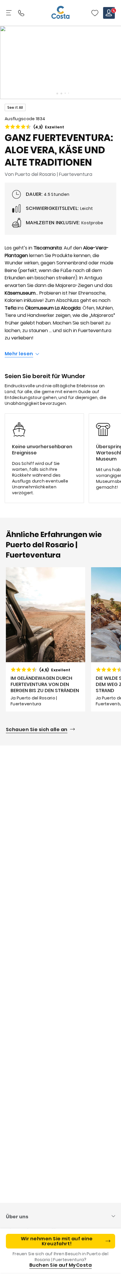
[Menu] (9, 12)
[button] (94, 12)
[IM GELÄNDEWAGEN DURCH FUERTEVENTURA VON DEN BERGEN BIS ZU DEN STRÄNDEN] (45, 639)
